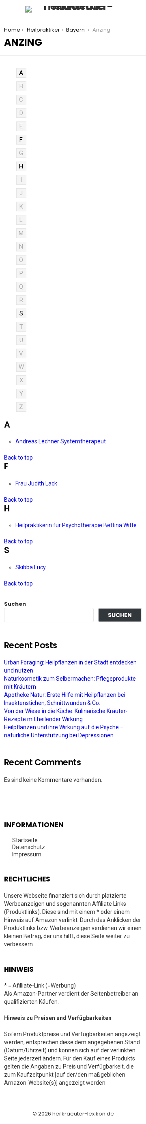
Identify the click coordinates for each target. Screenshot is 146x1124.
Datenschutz (28, 847)
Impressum (26, 854)
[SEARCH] (137, 9)
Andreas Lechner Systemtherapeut (61, 441)
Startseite (25, 840)
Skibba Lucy (31, 567)
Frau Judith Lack (36, 483)
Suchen (15, 604)
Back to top (18, 457)
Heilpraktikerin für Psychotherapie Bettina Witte (76, 525)
